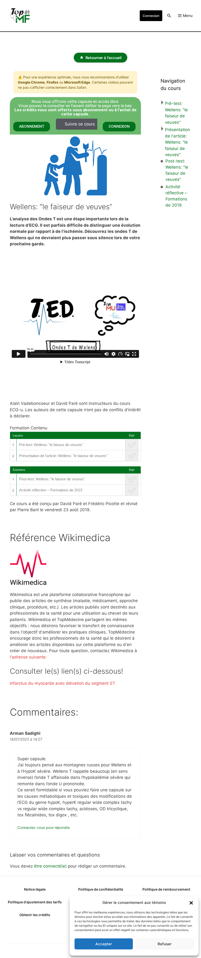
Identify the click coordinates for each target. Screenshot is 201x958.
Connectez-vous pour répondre (43, 827)
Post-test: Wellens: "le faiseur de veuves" (52, 479)
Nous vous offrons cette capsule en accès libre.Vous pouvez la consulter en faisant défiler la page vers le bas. (75, 108)
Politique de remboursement (166, 889)
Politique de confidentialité (100, 889)
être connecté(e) (50, 866)
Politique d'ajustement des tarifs (35, 902)
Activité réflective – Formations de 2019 (50, 490)
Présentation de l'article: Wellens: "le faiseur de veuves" (63, 456)
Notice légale (35, 889)
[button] (191, 902)
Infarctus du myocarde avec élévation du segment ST (62, 683)
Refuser (165, 944)
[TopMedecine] (21, 15)
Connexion (151, 16)
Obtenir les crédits (34, 915)
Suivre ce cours (80, 124)
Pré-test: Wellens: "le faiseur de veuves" (51, 445)
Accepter (103, 944)
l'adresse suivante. (28, 657)
